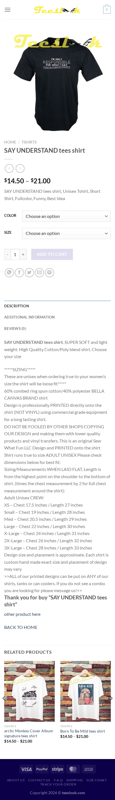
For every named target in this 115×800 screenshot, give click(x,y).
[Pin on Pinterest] (49, 272)
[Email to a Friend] (39, 272)
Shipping (74, 780)
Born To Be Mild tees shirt (82, 731)
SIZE (7, 233)
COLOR (10, 216)
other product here (22, 614)
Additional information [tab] (29, 317)
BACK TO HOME (20, 627)
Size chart (97, 780)
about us (16, 780)
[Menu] (7, 9)
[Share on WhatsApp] (9, 272)
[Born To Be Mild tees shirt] (85, 691)
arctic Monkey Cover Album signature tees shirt (28, 733)
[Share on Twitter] (29, 272)
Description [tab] (16, 306)
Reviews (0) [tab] (15, 328)
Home (10, 142)
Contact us (39, 780)
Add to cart (52, 254)
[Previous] (4, 709)
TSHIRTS (29, 142)
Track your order (58, 784)
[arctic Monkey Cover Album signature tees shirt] (29, 691)
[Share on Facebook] (19, 272)
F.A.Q (58, 780)
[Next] (111, 709)
